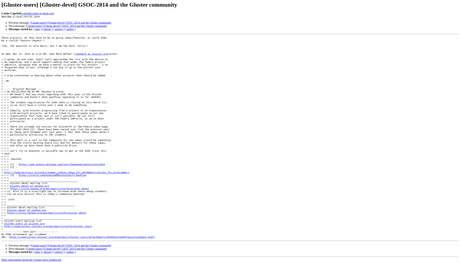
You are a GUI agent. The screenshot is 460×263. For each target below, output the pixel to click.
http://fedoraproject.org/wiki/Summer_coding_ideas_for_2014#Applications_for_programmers (66, 172)
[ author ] (70, 29)
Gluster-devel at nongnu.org (29, 186)
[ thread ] (47, 29)
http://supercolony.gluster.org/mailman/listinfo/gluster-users (48, 226)
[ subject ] (58, 29)
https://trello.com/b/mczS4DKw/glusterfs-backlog (52, 175)
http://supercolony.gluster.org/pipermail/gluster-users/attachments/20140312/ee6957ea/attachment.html (82, 237)
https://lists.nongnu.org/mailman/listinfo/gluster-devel (49, 188)
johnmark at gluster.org (91, 54)
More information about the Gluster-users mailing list (31, 259)
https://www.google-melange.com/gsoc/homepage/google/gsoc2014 (62, 164)
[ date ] (38, 29)
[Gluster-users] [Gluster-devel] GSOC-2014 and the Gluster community (70, 22)
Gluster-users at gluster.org (24, 223)
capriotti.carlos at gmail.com (38, 13)
